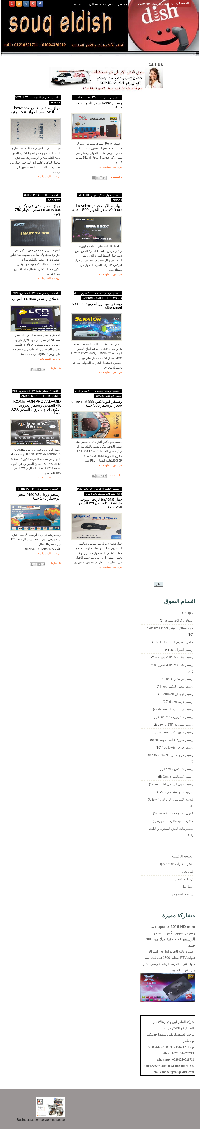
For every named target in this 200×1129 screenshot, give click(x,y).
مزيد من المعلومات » (49, 176)
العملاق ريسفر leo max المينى (36, 299)
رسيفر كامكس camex (178, 769)
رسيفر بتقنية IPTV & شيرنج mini (92, 97)
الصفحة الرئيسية (180, 3)
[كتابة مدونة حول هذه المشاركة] (101, 178)
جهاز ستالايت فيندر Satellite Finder (170, 628)
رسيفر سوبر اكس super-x (176, 732)
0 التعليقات (116, 176)
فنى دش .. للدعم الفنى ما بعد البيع (108, 4)
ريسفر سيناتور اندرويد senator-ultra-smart (97, 305)
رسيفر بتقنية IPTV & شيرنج (175, 657)
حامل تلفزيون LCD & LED (175, 642)
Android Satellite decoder (102, 298)
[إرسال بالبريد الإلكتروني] (105, 178)
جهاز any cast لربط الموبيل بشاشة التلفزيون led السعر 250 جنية (100, 503)
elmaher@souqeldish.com (177, 1072)
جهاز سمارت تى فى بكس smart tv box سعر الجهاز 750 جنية (38, 210)
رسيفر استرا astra (181, 649)
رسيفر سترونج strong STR (175, 724)
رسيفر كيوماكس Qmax (109, 396)
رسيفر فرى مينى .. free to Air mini (170, 755)
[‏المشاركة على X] (97, 178)
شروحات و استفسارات (178, 792)
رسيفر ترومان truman (178, 694)
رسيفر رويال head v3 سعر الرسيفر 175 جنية (39, 496)
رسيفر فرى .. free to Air (33, 488)
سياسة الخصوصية (181, 894)
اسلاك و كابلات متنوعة (178, 620)
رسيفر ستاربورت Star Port (175, 717)
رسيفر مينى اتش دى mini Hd (174, 784)
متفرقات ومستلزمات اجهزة (100, 493)
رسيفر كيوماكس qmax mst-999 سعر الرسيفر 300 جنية (96, 403)
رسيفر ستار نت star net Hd (175, 709)
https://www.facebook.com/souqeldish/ (169, 1065)
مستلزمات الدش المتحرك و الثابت (171, 828)
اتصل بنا (77, 4)
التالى (158, 584)
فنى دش (187, 871)
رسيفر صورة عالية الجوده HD (174, 740)
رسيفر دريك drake (181, 701)
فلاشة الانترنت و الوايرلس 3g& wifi (170, 799)
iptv (190, 613)
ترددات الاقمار (184, 879)
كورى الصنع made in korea (175, 813)
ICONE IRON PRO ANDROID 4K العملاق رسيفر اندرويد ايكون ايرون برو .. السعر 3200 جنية (36, 407)
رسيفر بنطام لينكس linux (176, 686)
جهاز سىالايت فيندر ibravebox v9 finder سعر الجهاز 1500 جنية (97, 208)
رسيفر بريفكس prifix (179, 678)
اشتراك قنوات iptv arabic (150, 4)
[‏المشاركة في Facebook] (94, 178)
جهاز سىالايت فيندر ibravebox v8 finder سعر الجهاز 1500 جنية (36, 110)
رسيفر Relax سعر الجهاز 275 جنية (98, 105)
